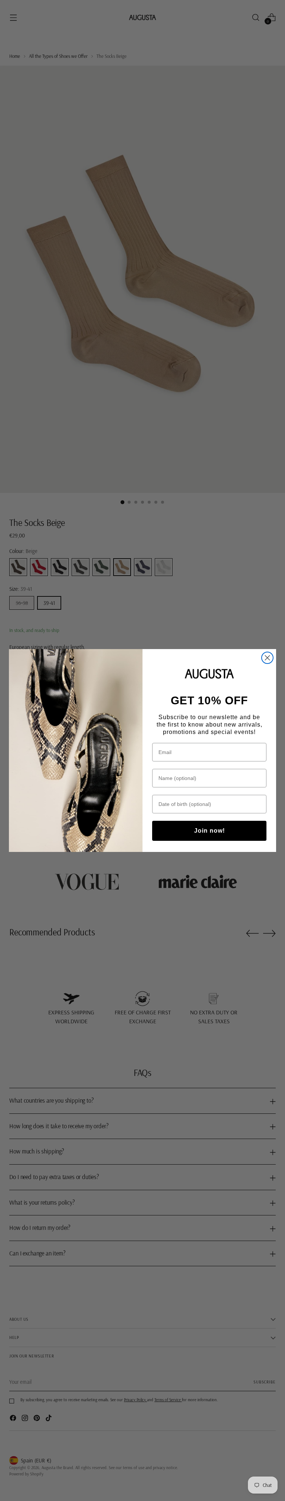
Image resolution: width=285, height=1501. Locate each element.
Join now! (209, 830)
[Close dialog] (267, 658)
